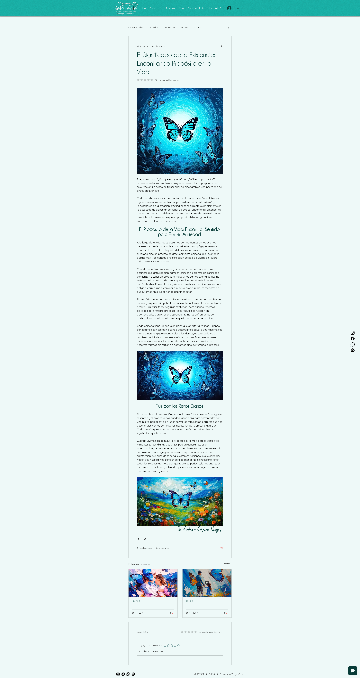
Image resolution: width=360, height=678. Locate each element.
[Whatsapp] (352, 344)
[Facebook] (352, 338)
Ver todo (227, 563)
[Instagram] (352, 332)
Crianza (198, 27)
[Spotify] (352, 350)
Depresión (169, 27)
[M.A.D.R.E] (153, 583)
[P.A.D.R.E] (207, 583)
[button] (228, 27)
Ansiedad (153, 27)
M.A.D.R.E (136, 601)
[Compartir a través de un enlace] (145, 539)
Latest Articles (135, 27)
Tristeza (184, 27)
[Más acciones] (221, 46)
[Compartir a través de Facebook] (138, 539)
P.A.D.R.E (189, 601)
